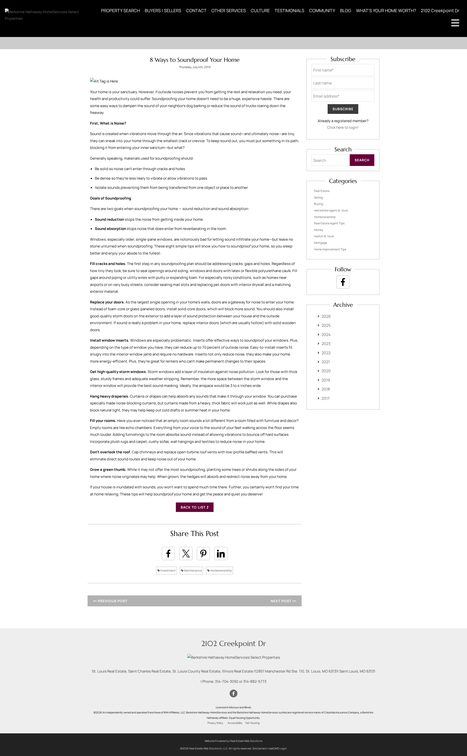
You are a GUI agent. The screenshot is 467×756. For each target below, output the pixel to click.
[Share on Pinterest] (203, 553)
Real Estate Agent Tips (329, 223)
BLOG (345, 10)
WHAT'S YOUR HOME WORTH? (386, 10)
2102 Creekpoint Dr (440, 10)
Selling (318, 197)
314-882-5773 (254, 681)
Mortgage (320, 243)
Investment (168, 570)
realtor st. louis (324, 236)
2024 (326, 334)
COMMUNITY (322, 10)
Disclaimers (259, 748)
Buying (318, 204)
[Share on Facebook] (168, 553)
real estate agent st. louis (331, 210)
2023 (326, 343)
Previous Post (112, 601)
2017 (326, 398)
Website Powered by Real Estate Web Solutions (233, 741)
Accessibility (235, 723)
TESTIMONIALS (289, 10)
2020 (326, 370)
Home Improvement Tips (330, 249)
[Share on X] (185, 553)
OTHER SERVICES (228, 10)
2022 (326, 352)
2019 (326, 380)
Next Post (281, 601)
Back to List (194, 507)
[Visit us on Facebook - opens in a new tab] (343, 282)
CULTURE (260, 10)
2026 (326, 316)
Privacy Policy (215, 723)
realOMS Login (278, 748)
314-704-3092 (226, 681)
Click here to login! (343, 127)
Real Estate (322, 191)
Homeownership (221, 570)
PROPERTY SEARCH (120, 10)
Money (318, 230)
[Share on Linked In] (220, 553)
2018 (326, 389)
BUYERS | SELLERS (163, 10)
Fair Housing (252, 723)
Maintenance (192, 570)
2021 (326, 361)
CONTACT (196, 10)
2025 (326, 325)
